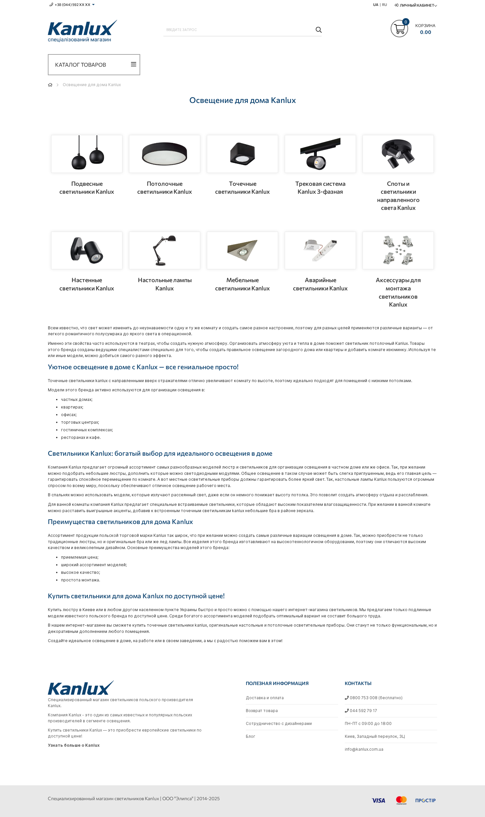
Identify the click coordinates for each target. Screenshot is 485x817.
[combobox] (242, 29)
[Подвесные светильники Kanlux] (86, 154)
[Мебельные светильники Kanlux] (242, 251)
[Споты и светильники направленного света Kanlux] (398, 154)
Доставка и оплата (265, 697)
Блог (250, 736)
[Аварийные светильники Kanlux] (320, 251)
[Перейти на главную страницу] (50, 84)
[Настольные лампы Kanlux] (164, 251)
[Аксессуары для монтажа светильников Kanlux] (398, 251)
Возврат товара (262, 710)
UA (375, 4)
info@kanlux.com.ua (364, 749)
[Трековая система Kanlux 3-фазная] (320, 154)
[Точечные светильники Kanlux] (242, 154)
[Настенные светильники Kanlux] (86, 251)
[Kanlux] (82, 32)
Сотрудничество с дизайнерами (279, 723)
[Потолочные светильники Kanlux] (164, 154)
